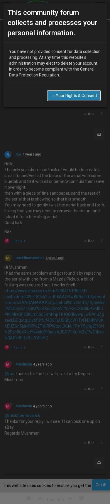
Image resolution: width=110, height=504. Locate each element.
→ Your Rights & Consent (74, 95)
